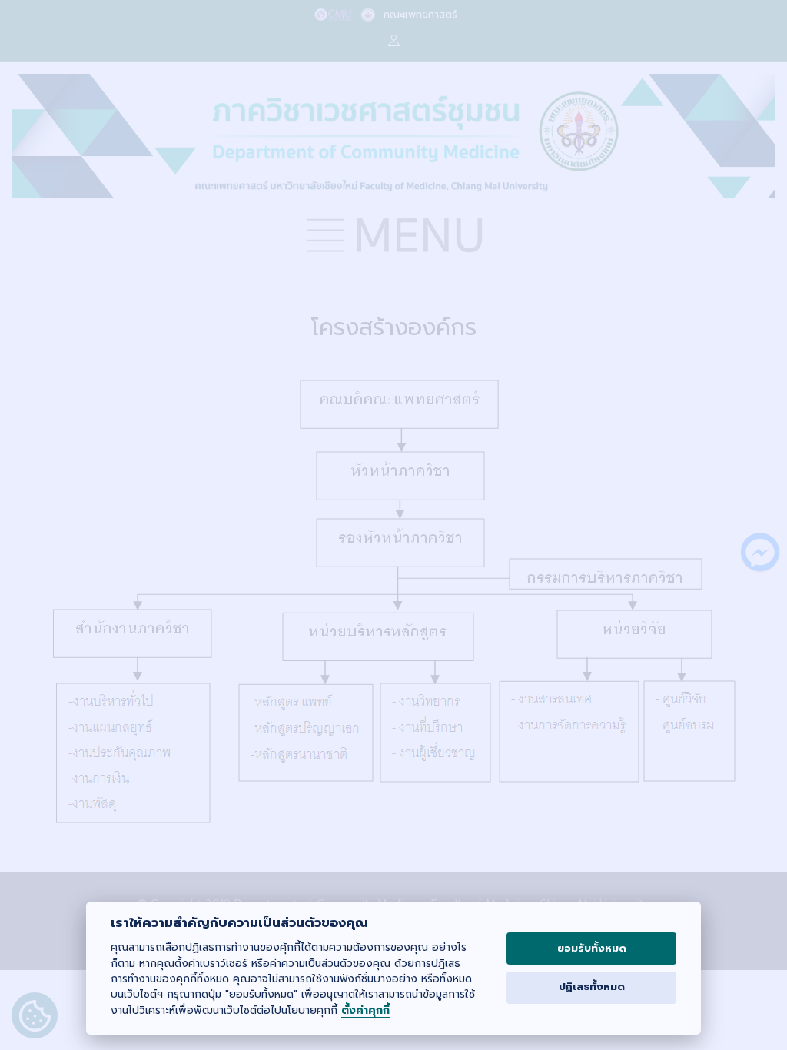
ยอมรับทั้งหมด (591, 948)
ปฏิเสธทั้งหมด (592, 987)
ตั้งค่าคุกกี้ (365, 1011)
